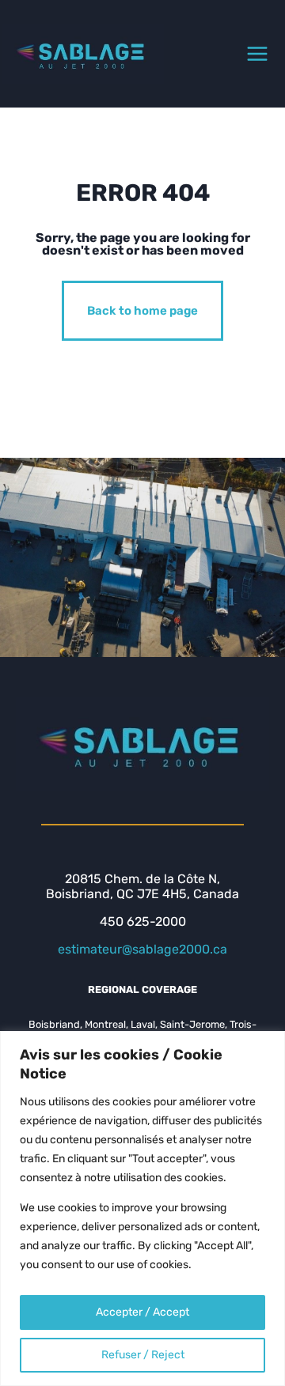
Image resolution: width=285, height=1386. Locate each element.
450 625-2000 (143, 921)
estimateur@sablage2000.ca (142, 949)
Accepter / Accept (142, 1312)
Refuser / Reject (142, 1354)
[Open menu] (257, 54)
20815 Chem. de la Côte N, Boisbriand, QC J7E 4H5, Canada (142, 886)
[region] (142, 1208)
